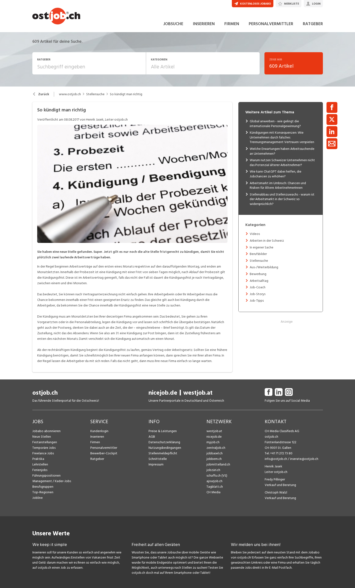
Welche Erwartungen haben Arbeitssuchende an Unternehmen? (282, 151)
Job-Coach (257, 287)
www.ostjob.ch (70, 94)
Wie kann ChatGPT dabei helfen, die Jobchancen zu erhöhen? (275, 174)
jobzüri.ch (213, 470)
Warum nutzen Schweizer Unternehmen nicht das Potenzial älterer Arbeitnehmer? (282, 162)
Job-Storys (257, 294)
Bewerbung (258, 274)
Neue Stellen (41, 436)
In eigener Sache (261, 247)
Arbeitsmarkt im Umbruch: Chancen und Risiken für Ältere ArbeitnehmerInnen (278, 185)
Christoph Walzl (276, 492)
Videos (255, 234)
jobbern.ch (214, 459)
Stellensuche (95, 94)
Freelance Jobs (43, 453)
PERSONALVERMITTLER (271, 23)
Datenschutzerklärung (164, 442)
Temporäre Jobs (44, 447)
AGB (152, 436)
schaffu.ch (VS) (216, 475)
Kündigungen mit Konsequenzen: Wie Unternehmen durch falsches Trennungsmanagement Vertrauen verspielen (282, 137)
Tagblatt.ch (214, 486)
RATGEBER (313, 23)
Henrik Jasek (273, 466)
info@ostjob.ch (276, 459)
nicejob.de (163, 393)
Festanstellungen (44, 442)
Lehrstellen (40, 464)
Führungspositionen (46, 475)
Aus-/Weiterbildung (264, 267)
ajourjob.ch (214, 481)
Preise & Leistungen (163, 431)
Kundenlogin (99, 431)
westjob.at (198, 393)
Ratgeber (97, 459)
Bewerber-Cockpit (103, 453)
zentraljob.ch (215, 447)
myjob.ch (213, 442)
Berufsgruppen (42, 486)
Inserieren (97, 436)
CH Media (213, 492)
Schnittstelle (158, 459)
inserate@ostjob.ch (304, 459)
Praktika (38, 459)
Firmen (95, 442)
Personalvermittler (103, 447)
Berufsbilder (258, 254)
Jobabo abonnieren (46, 431)
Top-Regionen (42, 492)
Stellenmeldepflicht (163, 453)
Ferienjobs (39, 470)
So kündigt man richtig (126, 94)
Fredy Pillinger (275, 479)
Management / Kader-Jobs (51, 481)
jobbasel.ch (214, 453)
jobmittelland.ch (218, 464)
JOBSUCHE (173, 23)
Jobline (37, 498)
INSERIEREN (204, 23)
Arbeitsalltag (259, 280)
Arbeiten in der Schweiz (267, 240)
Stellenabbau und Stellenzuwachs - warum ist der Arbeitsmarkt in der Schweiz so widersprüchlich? (282, 199)
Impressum (156, 464)
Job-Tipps (257, 300)
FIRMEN (231, 23)
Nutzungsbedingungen (165, 447)
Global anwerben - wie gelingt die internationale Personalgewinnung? (275, 123)
